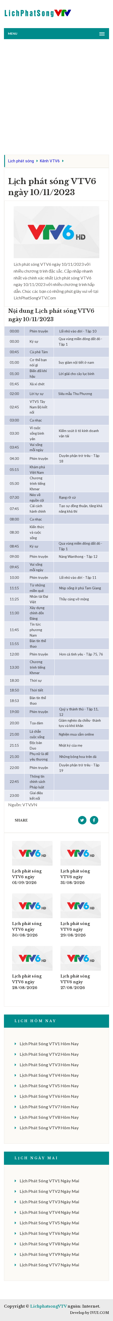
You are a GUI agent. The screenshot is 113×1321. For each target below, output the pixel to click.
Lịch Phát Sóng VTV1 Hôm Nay (49, 1043)
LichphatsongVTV (48, 1306)
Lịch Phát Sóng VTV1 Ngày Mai (49, 1180)
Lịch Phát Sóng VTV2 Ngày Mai (49, 1191)
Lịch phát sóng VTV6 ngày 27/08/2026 (75, 982)
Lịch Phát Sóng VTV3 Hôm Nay (49, 1064)
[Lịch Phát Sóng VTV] (38, 11)
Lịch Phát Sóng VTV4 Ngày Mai (49, 1212)
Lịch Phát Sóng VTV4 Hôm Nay (49, 1075)
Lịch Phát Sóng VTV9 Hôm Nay (49, 1127)
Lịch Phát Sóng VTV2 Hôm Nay (49, 1054)
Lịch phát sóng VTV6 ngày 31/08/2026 (75, 877)
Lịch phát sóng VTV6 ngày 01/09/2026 (27, 877)
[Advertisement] (56, 98)
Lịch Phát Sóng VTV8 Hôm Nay (49, 1117)
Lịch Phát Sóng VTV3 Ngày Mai (49, 1201)
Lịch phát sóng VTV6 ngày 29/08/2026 (75, 929)
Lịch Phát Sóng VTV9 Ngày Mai (49, 1254)
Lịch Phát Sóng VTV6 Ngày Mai (49, 1233)
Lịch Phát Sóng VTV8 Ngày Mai (49, 1243)
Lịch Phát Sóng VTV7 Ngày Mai (49, 1264)
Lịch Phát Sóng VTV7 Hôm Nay (49, 1106)
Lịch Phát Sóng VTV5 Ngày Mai (49, 1222)
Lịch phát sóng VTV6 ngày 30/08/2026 (27, 929)
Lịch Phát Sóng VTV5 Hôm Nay (49, 1085)
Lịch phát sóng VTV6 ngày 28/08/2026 (27, 982)
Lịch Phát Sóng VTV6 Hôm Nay (49, 1096)
